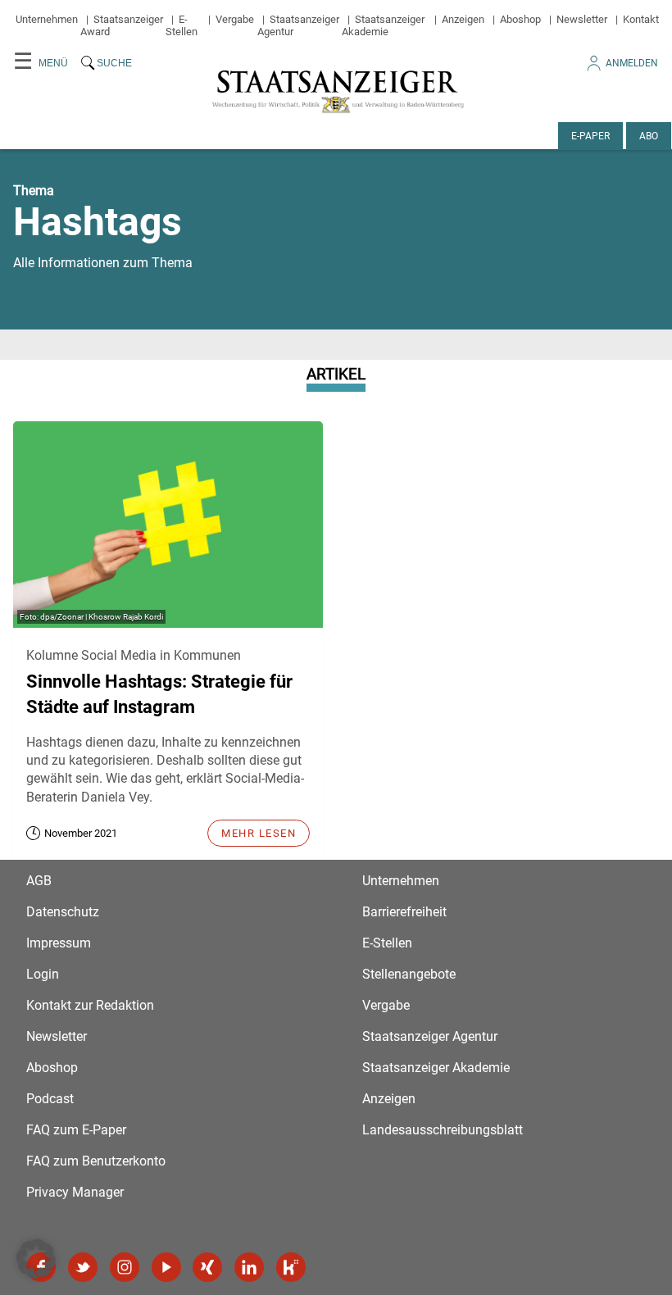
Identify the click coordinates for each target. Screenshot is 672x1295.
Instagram (124, 1267)
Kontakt (641, 19)
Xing (207, 1267)
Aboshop (520, 19)
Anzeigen (463, 19)
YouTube (166, 1267)
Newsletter (581, 19)
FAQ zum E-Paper (76, 1130)
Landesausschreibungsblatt (442, 1130)
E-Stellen (182, 25)
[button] (36, 1259)
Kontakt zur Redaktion (90, 1005)
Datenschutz (62, 912)
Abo (648, 136)
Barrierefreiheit (404, 912)
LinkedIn (249, 1267)
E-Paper (590, 136)
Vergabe (235, 19)
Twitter (83, 1267)
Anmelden (632, 63)
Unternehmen (47, 19)
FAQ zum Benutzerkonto (96, 1161)
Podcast (50, 1098)
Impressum (58, 943)
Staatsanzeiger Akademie (383, 25)
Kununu (291, 1267)
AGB (39, 880)
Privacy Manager (75, 1192)
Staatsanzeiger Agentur (429, 1036)
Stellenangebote (409, 974)
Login (42, 974)
